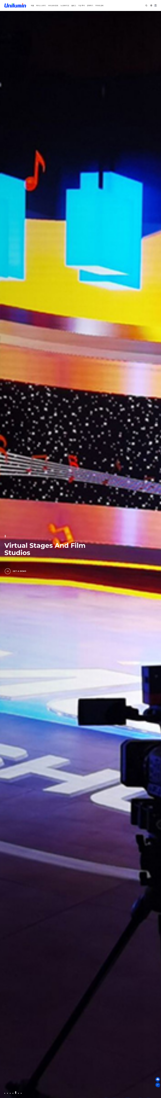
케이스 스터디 (41, 5)
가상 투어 (81, 5)
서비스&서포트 (53, 5)
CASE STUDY (19, 571)
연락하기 (90, 5)
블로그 (73, 5)
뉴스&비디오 (64, 5)
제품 (32, 5)
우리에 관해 (99, 5)
